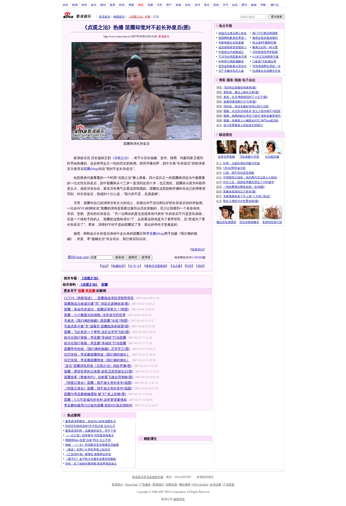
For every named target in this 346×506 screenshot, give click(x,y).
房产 (169, 4)
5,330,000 (197, 257)
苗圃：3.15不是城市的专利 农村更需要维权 (95, 400)
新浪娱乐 (163, 36)
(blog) (94, 169)
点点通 (176, 266)
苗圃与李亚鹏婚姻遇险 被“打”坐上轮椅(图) (95, 394)
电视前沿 (119, 16)
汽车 (159, 4)
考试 (206, 4)
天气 (225, 4)
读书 (197, 4)
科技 (122, 4)
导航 (263, 4)
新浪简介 (117, 484)
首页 (65, 4)
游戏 (178, 4)
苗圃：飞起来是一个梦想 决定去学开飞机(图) (97, 332)
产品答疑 (228, 484)
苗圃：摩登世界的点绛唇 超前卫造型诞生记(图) (98, 371)
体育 (84, 4)
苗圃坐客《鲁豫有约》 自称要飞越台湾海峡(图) (98, 377)
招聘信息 (171, 484)
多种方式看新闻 (156, 266)
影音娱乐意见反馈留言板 (147, 477)
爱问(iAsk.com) (78, 257)
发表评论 (197, 249)
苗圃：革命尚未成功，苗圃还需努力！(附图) (96, 309)
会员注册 (215, 484)
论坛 (104, 266)
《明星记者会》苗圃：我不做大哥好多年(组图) (98, 383)
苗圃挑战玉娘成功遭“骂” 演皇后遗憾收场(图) (96, 303)
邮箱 (254, 4)
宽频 (150, 4)
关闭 (200, 266)
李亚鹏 (151, 233)
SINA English (200, 484)
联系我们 (158, 484)
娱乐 (94, 4)
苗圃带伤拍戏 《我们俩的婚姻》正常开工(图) (97, 349)
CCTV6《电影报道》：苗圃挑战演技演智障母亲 (99, 298)
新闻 (75, 4)
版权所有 (179, 499)
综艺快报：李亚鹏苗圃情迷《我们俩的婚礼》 (97, 354)
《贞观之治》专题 (139, 16)
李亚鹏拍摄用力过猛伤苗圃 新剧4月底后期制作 (98, 405)
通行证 (274, 4)
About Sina (131, 484)
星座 (216, 4)
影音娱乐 (104, 16)
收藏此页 (118, 266)
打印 (189, 266)
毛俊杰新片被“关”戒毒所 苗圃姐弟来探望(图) (96, 326)
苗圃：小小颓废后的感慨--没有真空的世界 (95, 315)
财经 (103, 4)
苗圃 (87, 169)
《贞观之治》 (121, 158)
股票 (112, 4)
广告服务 (145, 484)
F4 (84, 208)
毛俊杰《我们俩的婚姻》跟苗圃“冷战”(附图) (96, 320)
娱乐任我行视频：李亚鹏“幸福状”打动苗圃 (95, 337)
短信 (235, 4)
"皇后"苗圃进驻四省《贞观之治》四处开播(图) (98, 366)
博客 (131, 4)
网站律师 (184, 484)
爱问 (244, 4)
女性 (188, 4)
